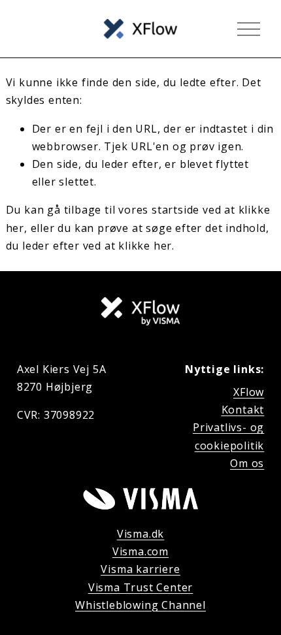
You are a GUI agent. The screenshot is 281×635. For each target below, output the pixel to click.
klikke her (145, 245)
